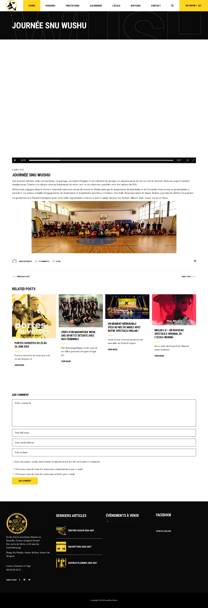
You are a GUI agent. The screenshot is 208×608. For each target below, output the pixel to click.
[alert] (129, 521)
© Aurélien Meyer (110, 600)
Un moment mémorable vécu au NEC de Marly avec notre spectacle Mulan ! (124, 327)
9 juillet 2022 (18, 169)
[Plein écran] (193, 160)
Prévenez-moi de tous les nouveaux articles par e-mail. (45, 474)
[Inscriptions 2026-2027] (61, 547)
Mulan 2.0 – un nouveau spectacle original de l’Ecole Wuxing (169, 334)
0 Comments (43, 261)
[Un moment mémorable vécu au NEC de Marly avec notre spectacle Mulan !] (127, 306)
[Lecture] (15, 160)
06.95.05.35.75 (13, 569)
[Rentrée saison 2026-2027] (61, 530)
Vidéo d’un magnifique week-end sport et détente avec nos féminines (78, 335)
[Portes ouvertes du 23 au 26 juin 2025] (34, 316)
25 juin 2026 (73, 543)
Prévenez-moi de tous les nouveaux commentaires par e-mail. (49, 469)
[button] (104, 106)
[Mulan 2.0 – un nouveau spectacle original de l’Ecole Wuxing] (174, 309)
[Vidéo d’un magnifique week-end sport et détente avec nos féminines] (81, 310)
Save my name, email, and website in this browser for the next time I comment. (57, 461)
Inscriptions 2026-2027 (79, 546)
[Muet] (187, 160)
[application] (104, 106)
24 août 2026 (73, 527)
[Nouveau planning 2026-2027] (61, 563)
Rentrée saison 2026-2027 (81, 530)
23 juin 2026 (73, 559)
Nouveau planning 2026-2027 (82, 563)
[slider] (101, 160)
